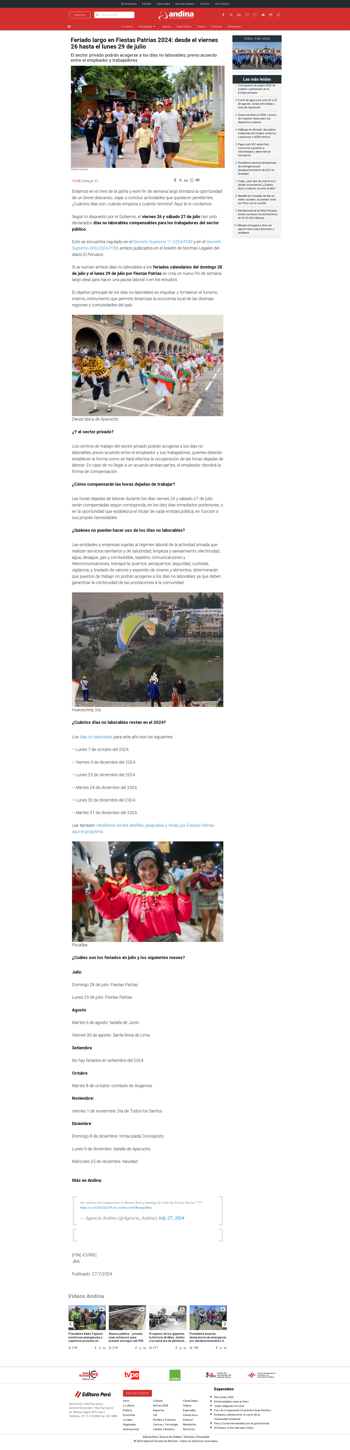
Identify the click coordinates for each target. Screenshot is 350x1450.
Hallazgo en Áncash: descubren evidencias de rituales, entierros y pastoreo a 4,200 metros (257, 133)
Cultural (157, 1400)
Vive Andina (222, 3)
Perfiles (146, 3)
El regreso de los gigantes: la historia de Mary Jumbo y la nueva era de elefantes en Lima (167, 1339)
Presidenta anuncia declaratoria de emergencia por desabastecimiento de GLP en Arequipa (207, 1339)
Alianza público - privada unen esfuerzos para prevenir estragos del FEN (126, 1337)
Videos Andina (86, 1296)
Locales (128, 1419)
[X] (231, 14)
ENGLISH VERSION (137, 1393)
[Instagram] (254, 14)
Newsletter (234, 26)
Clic (155, 1415)
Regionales (129, 1424)
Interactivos (190, 1415)
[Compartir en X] (100, 1347)
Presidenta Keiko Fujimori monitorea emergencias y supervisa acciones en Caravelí (85, 1339)
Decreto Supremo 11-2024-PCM (162, 241)
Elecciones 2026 (224, 1397)
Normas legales (185, 3)
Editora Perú (150, 1437)
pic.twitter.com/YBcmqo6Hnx (132, 1207)
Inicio (126, 1400)
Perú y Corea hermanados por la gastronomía (241, 1423)
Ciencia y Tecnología (165, 1424)
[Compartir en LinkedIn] (104, 1347)
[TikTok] (278, 14)
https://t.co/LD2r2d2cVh (96, 1207)
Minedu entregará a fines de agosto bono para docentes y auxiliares (256, 229)
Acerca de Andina (170, 1437)
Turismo (205, 3)
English (79, 15)
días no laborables (96, 737)
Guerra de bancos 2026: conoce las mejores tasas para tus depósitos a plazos (257, 118)
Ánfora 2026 (160, 1405)
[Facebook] (223, 14)
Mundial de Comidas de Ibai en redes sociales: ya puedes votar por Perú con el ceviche (257, 199)
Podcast (217, 26)
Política (127, 1410)
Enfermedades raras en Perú (231, 1401)
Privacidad (203, 1437)
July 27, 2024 (171, 1218)
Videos (201, 26)
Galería (166, 26)
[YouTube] (247, 14)
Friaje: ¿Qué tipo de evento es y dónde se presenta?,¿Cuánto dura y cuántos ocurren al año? (257, 184)
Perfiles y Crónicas (164, 1419)
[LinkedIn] (239, 14)
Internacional (131, 1429)
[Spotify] (270, 14)
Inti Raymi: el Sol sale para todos (234, 1427)
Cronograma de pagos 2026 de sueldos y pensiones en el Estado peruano (256, 89)
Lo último (127, 26)
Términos (189, 1437)
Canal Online (183, 26)
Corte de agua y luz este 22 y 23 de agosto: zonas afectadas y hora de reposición (257, 103)
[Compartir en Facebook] (96, 1347)
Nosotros (189, 1429)
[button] (70, 1324)
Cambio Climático (164, 1429)
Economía (129, 1415)
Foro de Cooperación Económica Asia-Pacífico (242, 1410)
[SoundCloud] (263, 14)
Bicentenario (129, 3)
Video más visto (257, 38)
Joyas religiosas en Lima (229, 1406)
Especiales (163, 3)
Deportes (158, 1410)
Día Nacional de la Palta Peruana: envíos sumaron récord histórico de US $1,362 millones (257, 214)
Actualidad (147, 26)
